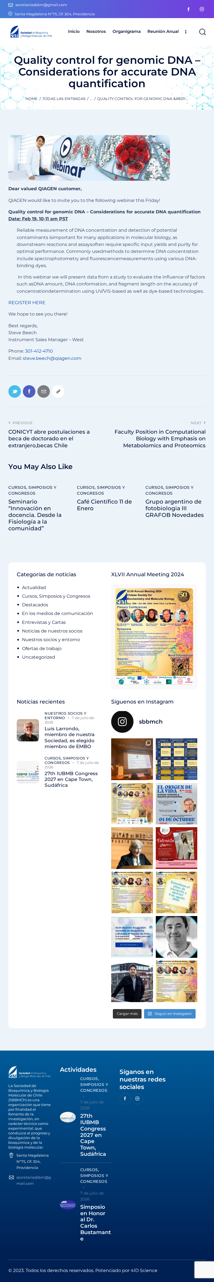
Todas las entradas (64, 98)
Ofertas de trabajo (42, 648)
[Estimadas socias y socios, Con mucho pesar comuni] (132, 848)
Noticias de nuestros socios (52, 631)
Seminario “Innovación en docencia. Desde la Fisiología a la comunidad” (35, 515)
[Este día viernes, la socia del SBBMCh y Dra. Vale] (177, 848)
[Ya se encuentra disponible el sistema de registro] (177, 981)
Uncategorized (38, 657)
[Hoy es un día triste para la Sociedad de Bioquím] (177, 937)
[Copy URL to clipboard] (58, 391)
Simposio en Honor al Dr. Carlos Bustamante (95, 1223)
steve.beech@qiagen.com (52, 358)
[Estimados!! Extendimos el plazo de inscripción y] (177, 893)
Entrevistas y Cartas (44, 622)
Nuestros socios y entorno (51, 639)
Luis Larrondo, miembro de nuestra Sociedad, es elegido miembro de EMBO (69, 737)
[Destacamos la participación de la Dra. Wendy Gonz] (132, 759)
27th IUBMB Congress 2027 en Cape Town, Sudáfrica (71, 779)
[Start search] (202, 32)
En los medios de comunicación (57, 613)
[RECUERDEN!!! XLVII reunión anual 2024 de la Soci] (132, 893)
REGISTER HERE (26, 302)
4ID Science (144, 1270)
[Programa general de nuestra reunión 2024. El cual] (177, 759)
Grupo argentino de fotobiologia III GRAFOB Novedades (174, 508)
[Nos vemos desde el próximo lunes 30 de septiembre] (132, 804)
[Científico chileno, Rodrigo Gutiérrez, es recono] (132, 981)
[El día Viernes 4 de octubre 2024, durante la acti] (177, 804)
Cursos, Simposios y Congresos (32, 490)
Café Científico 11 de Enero (104, 505)
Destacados (35, 604)
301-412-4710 (39, 351)
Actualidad (34, 587)
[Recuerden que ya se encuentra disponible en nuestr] (132, 937)
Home (32, 98)
